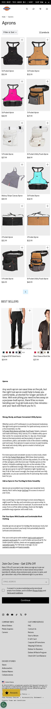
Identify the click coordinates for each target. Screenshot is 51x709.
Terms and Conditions (15, 593)
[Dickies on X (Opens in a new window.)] (21, 614)
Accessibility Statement (31, 697)
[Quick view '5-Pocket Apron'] (47, 81)
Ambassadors (7, 668)
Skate (4, 665)
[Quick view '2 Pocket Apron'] (22, 206)
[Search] (27, 8)
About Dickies (7, 625)
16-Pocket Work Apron (16, 457)
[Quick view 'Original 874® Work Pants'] (29, 310)
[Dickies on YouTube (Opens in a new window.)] (12, 614)
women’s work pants (10, 540)
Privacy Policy (38, 591)
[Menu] (47, 8)
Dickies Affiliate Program (37, 652)
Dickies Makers (7, 671)
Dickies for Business (35, 649)
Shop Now (39, 2)
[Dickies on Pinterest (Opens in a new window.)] (25, 614)
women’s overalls (8, 547)
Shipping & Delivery (35, 646)
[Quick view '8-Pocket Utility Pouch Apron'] (47, 122)
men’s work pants (34, 538)
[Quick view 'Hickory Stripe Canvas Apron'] (22, 164)
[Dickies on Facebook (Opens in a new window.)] (7, 614)
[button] (12, 622)
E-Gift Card (32, 639)
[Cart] (40, 8)
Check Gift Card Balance (37, 656)
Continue (25, 600)
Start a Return (33, 636)
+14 (23, 352)
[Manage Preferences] (3, 705)
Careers (5, 632)
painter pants (35, 542)
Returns (31, 632)
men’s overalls (24, 547)
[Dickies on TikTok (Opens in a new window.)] (16, 614)
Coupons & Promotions (36, 642)
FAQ (29, 625)
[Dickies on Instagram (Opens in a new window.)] (3, 614)
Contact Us (32, 629)
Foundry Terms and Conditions (13, 700)
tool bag (25, 490)
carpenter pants (8, 545)
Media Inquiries (7, 629)
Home (3, 17)
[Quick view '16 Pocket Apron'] (22, 39)
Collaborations (7, 675)
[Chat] (33, 8)
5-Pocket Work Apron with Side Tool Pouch (18, 431)
